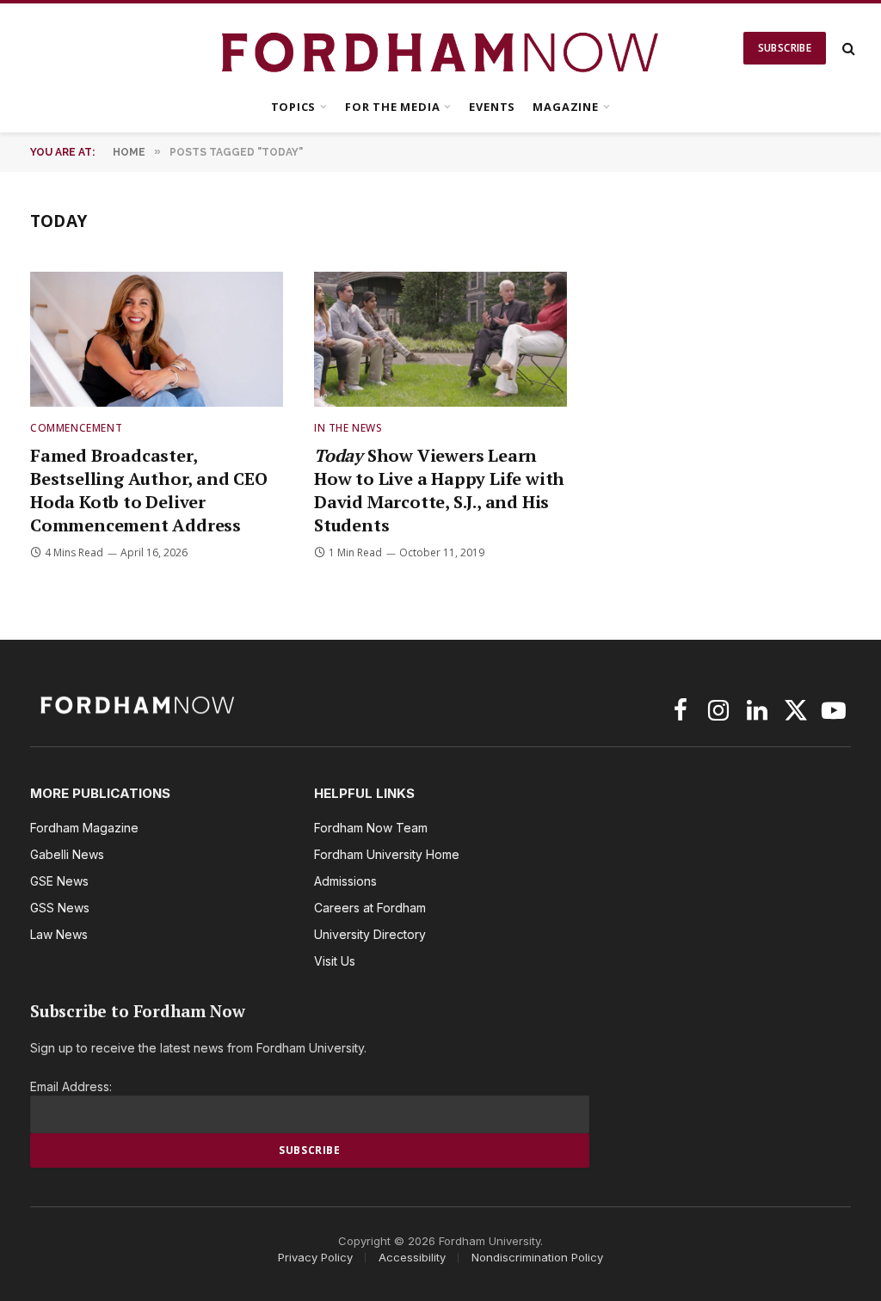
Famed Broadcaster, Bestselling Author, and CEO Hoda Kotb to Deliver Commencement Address (149, 490)
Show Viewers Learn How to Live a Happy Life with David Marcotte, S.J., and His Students (439, 490)
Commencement (76, 427)
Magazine (565, 106)
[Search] (847, 48)
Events (492, 106)
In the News (348, 427)
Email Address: (71, 1086)
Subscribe (784, 47)
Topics (294, 106)
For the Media (392, 106)
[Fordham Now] (441, 48)
